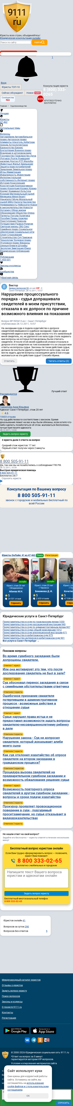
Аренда (4, 145)
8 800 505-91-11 (14, 461)
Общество (22, 213)
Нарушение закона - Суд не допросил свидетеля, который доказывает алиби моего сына (33, 742)
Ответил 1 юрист (12, 665)
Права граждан (19, 218)
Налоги (18, 202)
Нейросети (24, 204)
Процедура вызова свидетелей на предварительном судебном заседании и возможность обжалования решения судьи (36, 776)
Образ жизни (18, 210)
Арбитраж (29, 142)
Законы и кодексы (12, 1001)
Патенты (5, 215)
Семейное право (9, 229)
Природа (21, 221)
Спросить (16, 603)
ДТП (21, 161)
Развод (19, 223)
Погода (14, 215)
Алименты (6, 142)
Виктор (13, 285)
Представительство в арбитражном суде (28, 635)
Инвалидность (8, 174)
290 (27, 926)
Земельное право (22, 169)
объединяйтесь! (31, 35)
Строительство (8, 237)
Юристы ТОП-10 (11, 87)
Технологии (6, 240)
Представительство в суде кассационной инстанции (34, 624)
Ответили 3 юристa (13, 824)
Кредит (4, 191)
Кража (32, 188)
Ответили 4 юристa (13, 734)
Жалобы (28, 161)
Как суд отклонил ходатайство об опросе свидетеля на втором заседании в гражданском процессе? (34, 759)
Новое (33, 92)
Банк (25, 145)
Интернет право (26, 180)
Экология (5, 248)
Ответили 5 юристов (14, 768)
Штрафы (23, 245)
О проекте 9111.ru (12, 1007)
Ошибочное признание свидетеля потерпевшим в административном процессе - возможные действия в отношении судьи (30, 701)
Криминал (15, 191)
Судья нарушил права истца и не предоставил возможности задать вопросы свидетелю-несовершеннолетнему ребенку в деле (36, 722)
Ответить (9, 361)
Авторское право (17, 139)
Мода (15, 199)
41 (24, 920)
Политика (24, 215)
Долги (14, 158)
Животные (6, 164)
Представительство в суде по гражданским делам (34, 621)
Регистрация (51, 555)
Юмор (27, 248)
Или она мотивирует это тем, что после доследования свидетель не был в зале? (34, 671)
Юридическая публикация (15, 251)
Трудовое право (22, 240)
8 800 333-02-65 (39, 860)
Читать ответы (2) (59, 361)
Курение (5, 193)
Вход (3, 82)
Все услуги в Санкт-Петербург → (21, 640)
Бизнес (19, 147)
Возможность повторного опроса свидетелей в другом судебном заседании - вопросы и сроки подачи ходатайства (36, 793)
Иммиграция (14, 172)
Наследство (29, 202)
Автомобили (7, 136)
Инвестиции (23, 174)
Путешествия (7, 223)
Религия (28, 223)
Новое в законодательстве (18, 206)
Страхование (14, 234)
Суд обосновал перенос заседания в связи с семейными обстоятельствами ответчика (36, 684)
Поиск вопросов (11, 996)
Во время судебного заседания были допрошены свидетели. (31, 658)
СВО (21, 226)
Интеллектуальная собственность (10, 179)
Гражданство (22, 155)
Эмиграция (17, 248)
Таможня (27, 237)
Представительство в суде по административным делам (36, 627)
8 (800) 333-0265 (54, 92)
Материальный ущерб (22, 193)
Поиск (40, 555)
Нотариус (5, 210)
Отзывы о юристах (12, 985)
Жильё (17, 164)
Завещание (27, 164)
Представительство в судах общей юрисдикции (32, 630)
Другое (14, 161)
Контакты (7, 1012)
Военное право (23, 150)
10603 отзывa (8, 415)
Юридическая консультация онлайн (20, 38)
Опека (31, 213)
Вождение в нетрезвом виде (15, 153)
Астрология (15, 145)
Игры (3, 172)
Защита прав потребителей (15, 166)
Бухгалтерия (7, 150)
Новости (28, 207)
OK (28, 1095)
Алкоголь (17, 142)
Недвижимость (9, 204)
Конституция (7, 185)
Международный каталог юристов (21, 979)
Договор (5, 158)
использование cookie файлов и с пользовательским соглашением (28, 1086)
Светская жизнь (9, 226)
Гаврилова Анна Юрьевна (14, 407)
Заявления (6, 169)
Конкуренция (17, 183)
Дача (33, 155)
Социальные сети (24, 232)
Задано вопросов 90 (19, 288)
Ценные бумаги (9, 245)
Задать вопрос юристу (15, 434)
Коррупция (13, 188)
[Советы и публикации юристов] (17, 16)
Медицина (6, 196)
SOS (40, 98)
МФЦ (11, 202)
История (5, 183)
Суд (19, 237)
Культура (26, 191)
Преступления (8, 221)
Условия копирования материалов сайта (34, 1063)
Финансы (25, 242)
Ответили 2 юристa (13, 692)
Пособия (5, 218)
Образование (8, 213)
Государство (7, 155)
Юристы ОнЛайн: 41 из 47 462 (19, 555)
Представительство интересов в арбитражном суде (34, 638)
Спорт (3, 234)
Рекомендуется (8, 394)
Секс (26, 226)
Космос (24, 188)
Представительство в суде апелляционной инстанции (35, 632)
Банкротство (7, 147)
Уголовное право (10, 242)
